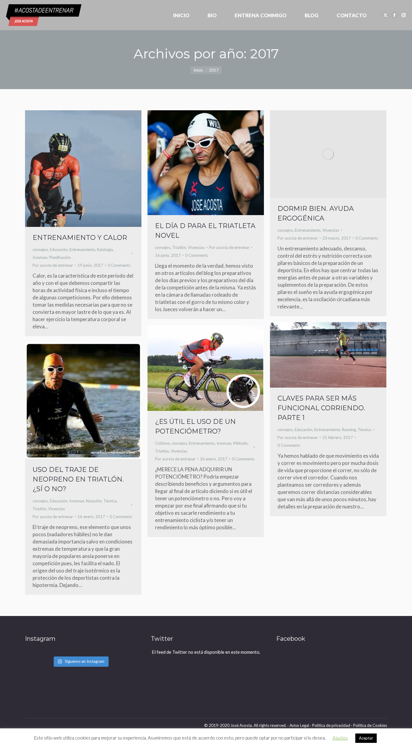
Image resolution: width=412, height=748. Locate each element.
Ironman (40, 257)
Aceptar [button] (366, 738)
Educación (59, 249)
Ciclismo (162, 443)
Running (349, 429)
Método (240, 443)
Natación (94, 500)
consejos (40, 249)
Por (53, 265)
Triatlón (179, 247)
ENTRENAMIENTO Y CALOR (80, 238)
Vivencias (196, 247)
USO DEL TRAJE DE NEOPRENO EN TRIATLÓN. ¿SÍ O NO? (78, 479)
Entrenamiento (82, 249)
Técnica (364, 429)
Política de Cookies (370, 725)
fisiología (105, 249)
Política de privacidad (331, 725)
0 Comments (119, 265)
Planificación (60, 257)
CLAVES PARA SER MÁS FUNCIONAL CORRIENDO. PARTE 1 (321, 408)
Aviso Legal (299, 725)
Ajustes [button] (340, 737)
